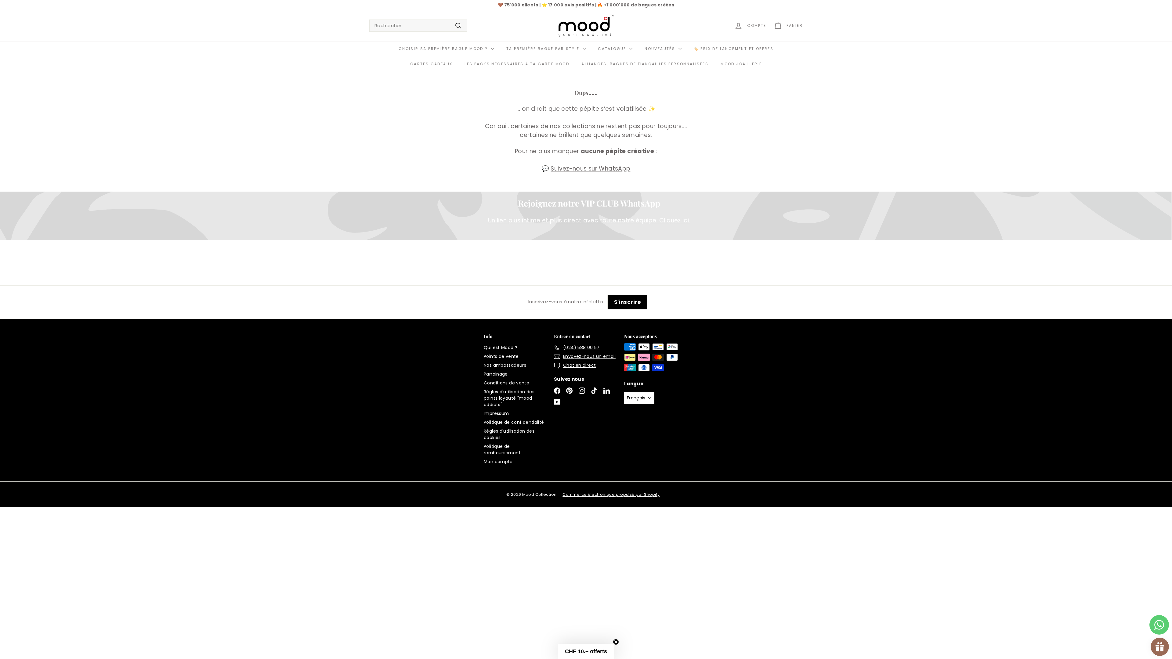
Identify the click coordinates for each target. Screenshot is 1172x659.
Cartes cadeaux (431, 64)
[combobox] (418, 26)
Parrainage (496, 374)
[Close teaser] (616, 642)
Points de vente (501, 356)
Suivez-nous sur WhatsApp (590, 168)
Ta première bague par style (543, 48)
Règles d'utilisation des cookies (509, 434)
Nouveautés (661, 48)
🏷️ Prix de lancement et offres (734, 48)
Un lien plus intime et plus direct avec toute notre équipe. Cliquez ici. (589, 220)
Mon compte (498, 462)
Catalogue (613, 48)
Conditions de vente (506, 383)
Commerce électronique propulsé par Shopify (611, 494)
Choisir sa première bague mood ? (444, 48)
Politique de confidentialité (514, 422)
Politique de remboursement (502, 449)
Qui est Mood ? (500, 347)
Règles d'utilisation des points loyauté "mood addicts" (509, 398)
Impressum (496, 413)
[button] (586, 651)
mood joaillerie (741, 64)
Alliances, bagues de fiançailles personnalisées (644, 64)
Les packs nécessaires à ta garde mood (517, 64)
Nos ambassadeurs (505, 365)
